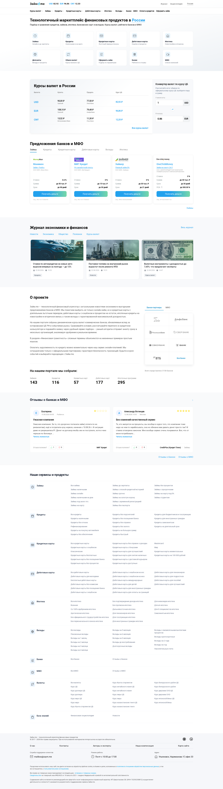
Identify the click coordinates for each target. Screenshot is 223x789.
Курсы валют (35, 11)
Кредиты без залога (121, 526)
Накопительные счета (163, 649)
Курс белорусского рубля (165, 687)
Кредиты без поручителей (123, 514)
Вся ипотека (76, 601)
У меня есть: (160, 98)
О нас (32, 746)
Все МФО (74, 671)
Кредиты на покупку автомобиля (85, 530)
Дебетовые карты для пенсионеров (169, 572)
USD (51, 4)
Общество (63, 234)
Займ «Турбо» (39, 167)
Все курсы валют (140, 128)
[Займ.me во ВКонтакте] (191, 739)
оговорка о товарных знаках (85, 773)
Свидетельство (35, 775)
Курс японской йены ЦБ (164, 698)
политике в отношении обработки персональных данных (138, 766)
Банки (128, 11)
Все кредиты (76, 514)
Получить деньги (50, 194)
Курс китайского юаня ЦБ (123, 687)
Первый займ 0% (122, 167)
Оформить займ (163, 11)
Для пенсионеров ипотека (124, 613)
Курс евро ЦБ (76, 698)
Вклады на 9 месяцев (122, 638)
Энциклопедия (176, 4)
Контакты (64, 746)
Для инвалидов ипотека (164, 601)
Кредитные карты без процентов (85, 563)
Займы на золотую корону (124, 497)
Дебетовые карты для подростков (169, 576)
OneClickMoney (165, 164)
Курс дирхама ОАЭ (162, 694)
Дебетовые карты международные (127, 580)
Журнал (164, 4)
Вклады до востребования (124, 642)
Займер (119, 164)
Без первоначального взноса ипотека (87, 621)
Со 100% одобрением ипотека (83, 609)
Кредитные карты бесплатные (84, 555)
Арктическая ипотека (80, 613)
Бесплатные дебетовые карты (83, 580)
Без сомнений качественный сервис (135, 419)
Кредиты (58, 11)
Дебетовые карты (93, 11)
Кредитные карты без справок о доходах (130, 543)
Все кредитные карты (80, 543)
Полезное (77, 234)
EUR (61, 4)
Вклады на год (160, 645)
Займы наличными (79, 489)
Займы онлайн (77, 493)
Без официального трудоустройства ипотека (90, 617)
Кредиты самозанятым (164, 522)
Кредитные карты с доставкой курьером (130, 559)
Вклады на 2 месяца (79, 642)
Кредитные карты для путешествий (128, 551)
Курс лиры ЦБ (118, 694)
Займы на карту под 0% (164, 493)
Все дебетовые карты (80, 572)
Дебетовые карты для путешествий (169, 584)
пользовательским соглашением (56, 769)
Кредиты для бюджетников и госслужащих (172, 514)
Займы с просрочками (163, 489)
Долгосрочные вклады (122, 646)
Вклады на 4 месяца (79, 650)
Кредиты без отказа (79, 522)
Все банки (181, 358)
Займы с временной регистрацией (127, 501)
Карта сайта (183, 746)
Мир (156, 547)
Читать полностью (41, 437)
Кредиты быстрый (120, 534)
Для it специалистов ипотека (166, 609)
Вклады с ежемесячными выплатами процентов (170, 631)
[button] (189, 4)
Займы (48, 11)
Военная (74, 605)
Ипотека (108, 11)
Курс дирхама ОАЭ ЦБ (163, 691)
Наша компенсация (145, 746)
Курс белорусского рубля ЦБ (166, 683)
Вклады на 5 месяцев (122, 630)
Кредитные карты (73, 11)
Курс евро (75, 702)
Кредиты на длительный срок (167, 526)
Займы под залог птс (79, 501)
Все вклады (76, 630)
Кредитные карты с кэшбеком (83, 547)
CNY (72, 4)
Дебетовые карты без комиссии (84, 584)
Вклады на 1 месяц (79, 638)
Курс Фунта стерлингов (122, 683)
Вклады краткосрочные (164, 637)
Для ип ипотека (161, 605)
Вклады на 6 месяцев (122, 634)
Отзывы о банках (166, 457)
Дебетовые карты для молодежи (85, 576)
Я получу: (159, 114)
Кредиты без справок (122, 522)
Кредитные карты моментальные (168, 551)
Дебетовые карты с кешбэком (84, 592)
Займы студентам (161, 497)
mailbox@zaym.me (43, 757)
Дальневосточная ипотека (124, 609)
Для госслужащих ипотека (124, 617)
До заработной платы (83, 167)
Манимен (38, 164)
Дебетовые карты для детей (125, 584)
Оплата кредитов (147, 11)
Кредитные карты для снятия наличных (129, 555)
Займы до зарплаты (121, 485)
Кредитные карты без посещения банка (88, 559)
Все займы (75, 485)
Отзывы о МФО (185, 457)
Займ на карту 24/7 (165, 167)
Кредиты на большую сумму (124, 530)
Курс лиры (117, 698)
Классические (77, 551)
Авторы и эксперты (102, 746)
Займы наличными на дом (82, 497)
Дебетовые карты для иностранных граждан (132, 588)
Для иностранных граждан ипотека (128, 621)
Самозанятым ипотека (164, 613)
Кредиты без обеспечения (82, 534)
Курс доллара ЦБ (78, 691)
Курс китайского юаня (122, 691)
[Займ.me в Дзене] (184, 739)
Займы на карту (77, 505)
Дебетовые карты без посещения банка (88, 588)
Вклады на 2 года (161, 641)
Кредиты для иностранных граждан (169, 518)
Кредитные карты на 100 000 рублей (169, 555)
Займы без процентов (163, 485)
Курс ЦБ (119, 92)
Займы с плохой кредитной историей (128, 489)
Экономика (48, 234)
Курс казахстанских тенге (123, 706)
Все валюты (76, 683)
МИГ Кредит (81, 164)
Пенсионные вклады (79, 634)
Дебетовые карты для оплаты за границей (131, 592)
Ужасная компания (43, 419)
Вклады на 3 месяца (79, 646)
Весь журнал (187, 227)
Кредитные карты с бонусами (125, 547)
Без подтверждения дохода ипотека (128, 601)
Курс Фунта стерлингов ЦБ (82, 706)
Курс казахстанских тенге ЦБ (125, 702)
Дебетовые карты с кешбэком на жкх (129, 576)
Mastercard (159, 543)
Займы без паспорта (121, 505)
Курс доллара (76, 694)
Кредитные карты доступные (125, 563)
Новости (34, 234)
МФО (135, 11)
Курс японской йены (163, 702)
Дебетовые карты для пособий (167, 580)
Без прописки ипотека (122, 605)
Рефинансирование (79, 526)
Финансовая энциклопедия (82, 716)
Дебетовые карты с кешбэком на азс (128, 572)
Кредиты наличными (80, 518)
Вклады (119, 11)
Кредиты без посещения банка (126, 518)
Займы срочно (119, 493)
